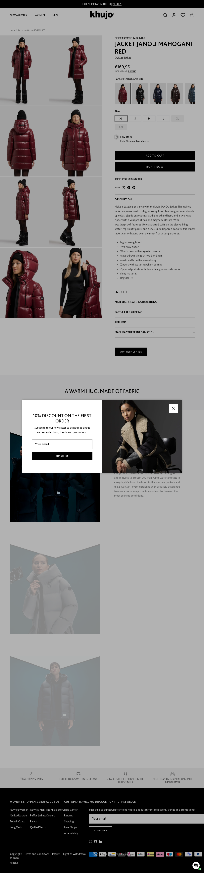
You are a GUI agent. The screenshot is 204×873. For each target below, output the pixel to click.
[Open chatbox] (196, 865)
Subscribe (62, 456)
